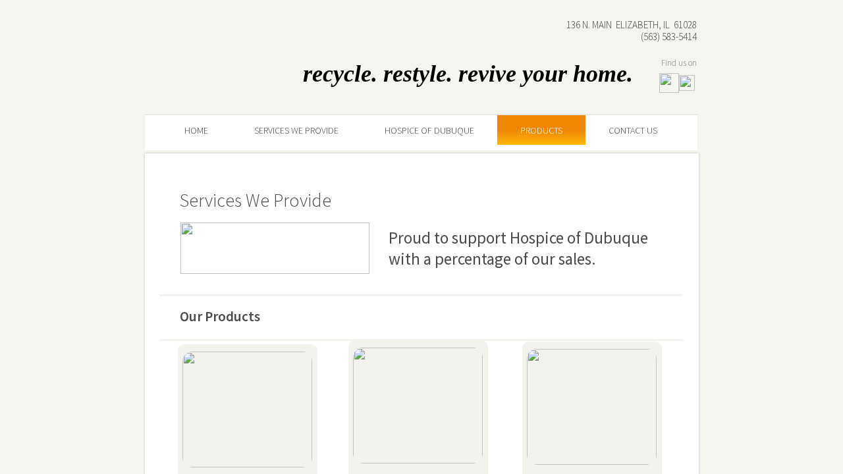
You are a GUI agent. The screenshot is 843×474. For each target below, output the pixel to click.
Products (541, 130)
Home (196, 130)
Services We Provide (296, 130)
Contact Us (633, 130)
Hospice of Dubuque (429, 130)
